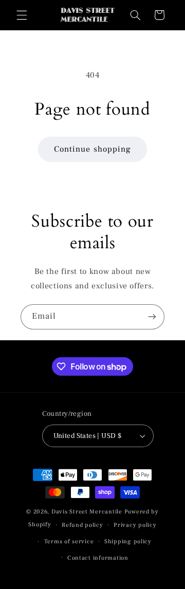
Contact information (97, 558)
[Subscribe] (152, 316)
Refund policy (82, 525)
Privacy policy (135, 525)
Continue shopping (92, 149)
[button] (21, 15)
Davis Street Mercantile (86, 512)
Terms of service (69, 541)
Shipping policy (128, 541)
